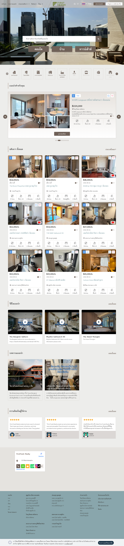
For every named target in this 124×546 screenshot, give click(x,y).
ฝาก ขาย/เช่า (99, 4)
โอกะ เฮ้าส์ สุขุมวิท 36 (32, 501)
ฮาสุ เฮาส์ (54, 503)
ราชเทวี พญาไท (56, 523)
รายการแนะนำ (12, 4)
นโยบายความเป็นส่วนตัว (105, 498)
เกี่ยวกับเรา (101, 502)
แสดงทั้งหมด (112, 304)
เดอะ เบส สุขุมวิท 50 (57, 498)
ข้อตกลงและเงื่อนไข (103, 495)
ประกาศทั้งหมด (110, 149)
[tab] (55, 140)
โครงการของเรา (12, 512)
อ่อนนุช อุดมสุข (56, 495)
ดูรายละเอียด (62, 134)
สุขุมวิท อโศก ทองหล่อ (32, 495)
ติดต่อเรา (34, 4)
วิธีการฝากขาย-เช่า (103, 505)
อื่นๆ (39, 4)
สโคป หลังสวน (30, 517)
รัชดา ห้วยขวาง (30, 530)
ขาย (9, 498)
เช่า (9, 501)
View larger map (20, 469)
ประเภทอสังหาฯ (23, 4)
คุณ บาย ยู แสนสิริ (31, 498)
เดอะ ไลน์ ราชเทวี (57, 526)
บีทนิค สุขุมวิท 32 (30, 510)
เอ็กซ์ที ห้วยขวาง (30, 533)
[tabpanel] (62, 115)
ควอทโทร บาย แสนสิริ (32, 503)
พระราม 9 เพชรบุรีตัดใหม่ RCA (35, 523)
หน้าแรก (4, 4)
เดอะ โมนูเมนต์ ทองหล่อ (32, 505)
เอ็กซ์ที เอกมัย (30, 508)
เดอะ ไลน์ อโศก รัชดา (32, 526)
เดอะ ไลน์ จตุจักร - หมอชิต (59, 517)
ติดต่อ (100, 509)
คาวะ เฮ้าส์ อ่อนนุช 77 (58, 505)
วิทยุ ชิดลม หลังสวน (32, 514)
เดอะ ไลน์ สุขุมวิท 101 (58, 501)
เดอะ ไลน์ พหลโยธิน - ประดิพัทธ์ (61, 520)
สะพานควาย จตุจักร (58, 514)
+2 (41, 466)
